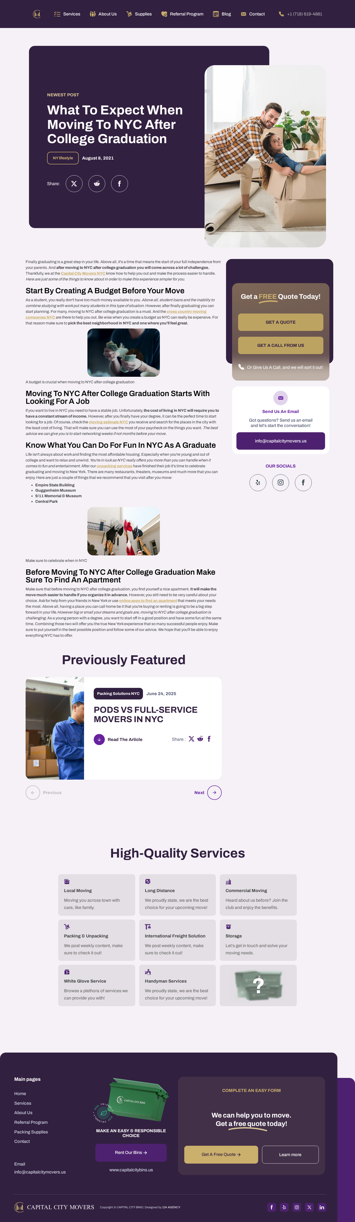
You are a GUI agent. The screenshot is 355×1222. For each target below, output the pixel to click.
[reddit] (200, 739)
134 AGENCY (171, 1207)
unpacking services (114, 466)
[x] (191, 739)
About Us (23, 1112)
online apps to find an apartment (148, 601)
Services (71, 14)
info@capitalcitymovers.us (280, 440)
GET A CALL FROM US (280, 345)
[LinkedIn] (322, 1207)
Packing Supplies (31, 1132)
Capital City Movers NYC (83, 273)
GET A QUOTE (281, 322)
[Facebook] (119, 183)
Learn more (290, 1154)
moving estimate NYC (108, 422)
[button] (67, 14)
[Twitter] (74, 183)
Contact (22, 1141)
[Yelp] (257, 482)
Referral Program (31, 1122)
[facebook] (209, 739)
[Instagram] (96, 183)
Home (20, 1093)
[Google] (303, 482)
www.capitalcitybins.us (131, 1169)
